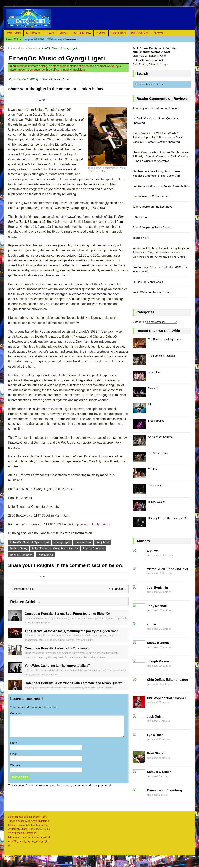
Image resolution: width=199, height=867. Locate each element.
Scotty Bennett (158, 642)
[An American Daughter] (139, 443)
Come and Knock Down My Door (170, 185)
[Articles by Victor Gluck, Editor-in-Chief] (139, 576)
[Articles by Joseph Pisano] (139, 669)
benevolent (51, 39)
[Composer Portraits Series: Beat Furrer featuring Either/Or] (15, 618)
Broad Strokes (156, 420)
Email (13, 753)
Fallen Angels (162, 227)
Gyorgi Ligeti (62, 542)
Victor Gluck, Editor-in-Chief (167, 569)
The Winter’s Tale (158, 453)
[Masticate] (139, 394)
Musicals (33, 33)
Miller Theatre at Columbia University (55, 548)
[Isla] (139, 411)
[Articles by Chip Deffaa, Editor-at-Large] (139, 687)
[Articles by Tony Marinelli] (139, 613)
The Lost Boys (163, 206)
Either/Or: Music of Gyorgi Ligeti (29, 542)
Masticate (153, 388)
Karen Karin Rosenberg (164, 790)
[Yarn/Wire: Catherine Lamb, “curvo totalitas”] (15, 670)
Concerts (56, 79)
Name (14, 742)
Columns (14, 33)
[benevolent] (139, 378)
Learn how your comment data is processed (84, 785)
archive (44, 79)
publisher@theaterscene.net (151, 51)
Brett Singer (156, 753)
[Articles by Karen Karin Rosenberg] (139, 798)
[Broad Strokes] (139, 427)
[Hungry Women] (139, 508)
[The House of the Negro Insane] (139, 346)
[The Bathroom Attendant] (139, 362)
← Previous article (22, 588)
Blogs (158, 33)
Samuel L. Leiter (159, 771)
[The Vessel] (139, 492)
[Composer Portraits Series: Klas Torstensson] (15, 653)
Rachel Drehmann (21, 554)
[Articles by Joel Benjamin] (139, 595)
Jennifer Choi (83, 542)
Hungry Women (156, 501)
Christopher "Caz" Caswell (166, 698)
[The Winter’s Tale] (139, 459)
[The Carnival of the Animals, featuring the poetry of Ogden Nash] (15, 635)
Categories (139, 321)
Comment (16, 713)
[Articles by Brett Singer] (139, 761)
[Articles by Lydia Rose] (139, 742)
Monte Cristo (155, 281)
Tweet (41, 99)
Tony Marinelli (157, 606)
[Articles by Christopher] (139, 705)
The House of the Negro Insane (165, 339)
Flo (145, 216)
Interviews (139, 33)
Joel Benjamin (157, 587)
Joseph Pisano (158, 661)
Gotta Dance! (160, 196)
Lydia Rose (155, 735)
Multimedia (82, 33)
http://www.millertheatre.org (92, 524)
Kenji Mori (102, 542)
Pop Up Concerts (93, 548)
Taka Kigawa (45, 554)
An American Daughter (160, 436)
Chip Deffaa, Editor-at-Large (167, 679)
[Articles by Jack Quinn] (139, 724)
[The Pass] (139, 476)
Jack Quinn (155, 716)
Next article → (117, 588)
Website (15, 765)
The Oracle (179, 256)
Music (64, 33)
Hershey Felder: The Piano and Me (167, 518)
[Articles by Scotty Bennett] (139, 650)
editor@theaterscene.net (148, 60)
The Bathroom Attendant (164, 108)
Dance (101, 33)
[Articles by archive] (139, 558)
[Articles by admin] (139, 632)
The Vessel (154, 485)
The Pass (153, 469)
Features (118, 33)
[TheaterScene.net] (99, 18)
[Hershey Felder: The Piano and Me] (139, 524)
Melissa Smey (18, 548)
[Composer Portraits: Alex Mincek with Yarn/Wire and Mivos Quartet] (15, 687)
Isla (150, 404)
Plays (50, 33)
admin (151, 624)
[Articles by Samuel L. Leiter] (139, 779)
